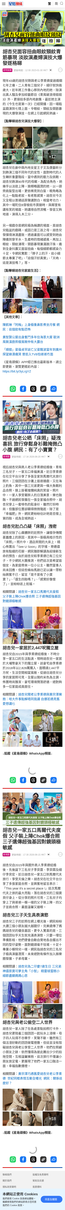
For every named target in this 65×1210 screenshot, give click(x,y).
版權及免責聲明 (40, 1174)
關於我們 (7, 1180)
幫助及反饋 (38, 1180)
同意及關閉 (51, 1199)
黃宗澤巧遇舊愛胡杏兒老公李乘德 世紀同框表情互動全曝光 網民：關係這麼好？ (32, 1078)
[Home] (15, 3)
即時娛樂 (7, 70)
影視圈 (6, 457)
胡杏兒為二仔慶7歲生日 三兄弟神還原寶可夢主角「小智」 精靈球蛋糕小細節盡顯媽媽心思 (32, 971)
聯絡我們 (7, 1174)
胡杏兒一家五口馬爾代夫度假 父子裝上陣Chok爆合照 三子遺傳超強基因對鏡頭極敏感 (32, 596)
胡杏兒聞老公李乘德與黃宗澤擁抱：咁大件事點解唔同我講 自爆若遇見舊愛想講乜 (32, 699)
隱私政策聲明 (9, 1186)
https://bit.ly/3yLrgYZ (17, 371)
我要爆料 (37, 1186)
